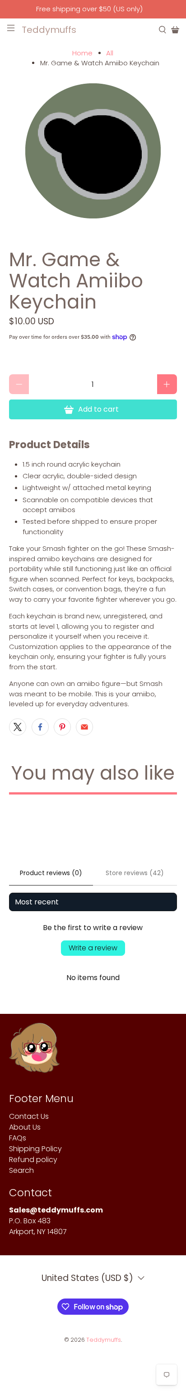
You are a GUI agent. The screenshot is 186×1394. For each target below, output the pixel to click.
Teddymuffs (103, 1340)
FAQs (17, 1138)
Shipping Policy (35, 1149)
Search (21, 1170)
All (109, 53)
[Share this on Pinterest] (62, 727)
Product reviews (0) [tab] (51, 872)
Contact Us (29, 1116)
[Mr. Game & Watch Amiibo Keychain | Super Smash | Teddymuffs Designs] (93, 152)
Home (82, 53)
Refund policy (33, 1159)
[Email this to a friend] (84, 727)
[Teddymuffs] (34, 1052)
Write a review (93, 948)
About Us (25, 1127)
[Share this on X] (17, 727)
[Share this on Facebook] (40, 727)
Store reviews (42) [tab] (135, 872)
